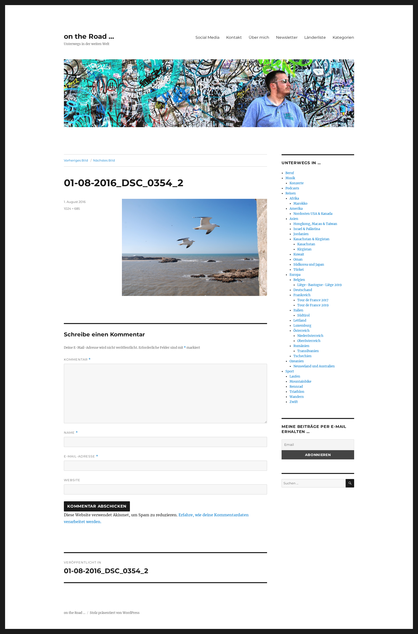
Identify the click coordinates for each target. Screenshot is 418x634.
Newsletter (287, 37)
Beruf (289, 173)
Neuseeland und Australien (314, 366)
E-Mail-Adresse (81, 456)
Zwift (294, 402)
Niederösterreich (310, 336)
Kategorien (343, 37)
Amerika (296, 209)
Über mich (259, 37)
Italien (298, 310)
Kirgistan (304, 249)
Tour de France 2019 (313, 305)
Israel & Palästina (306, 229)
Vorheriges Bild (76, 160)
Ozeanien (297, 361)
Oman (298, 259)
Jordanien (301, 234)
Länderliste (315, 37)
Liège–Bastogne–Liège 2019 (319, 285)
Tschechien (302, 356)
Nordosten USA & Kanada (312, 214)
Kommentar (77, 359)
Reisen (290, 193)
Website (72, 480)
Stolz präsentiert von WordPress (115, 613)
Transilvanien (308, 351)
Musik (290, 178)
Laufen (295, 376)
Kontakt (234, 37)
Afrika (294, 198)
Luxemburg (302, 326)
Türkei (298, 270)
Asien (294, 219)
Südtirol (303, 315)
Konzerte (297, 183)
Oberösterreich (309, 341)
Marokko (300, 203)
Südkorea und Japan (308, 265)
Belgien (299, 280)
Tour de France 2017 (312, 300)
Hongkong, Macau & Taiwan (315, 224)
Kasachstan (306, 244)
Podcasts (292, 188)
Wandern (297, 397)
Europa (295, 275)
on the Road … (89, 36)
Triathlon (297, 392)
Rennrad (296, 387)
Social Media (207, 37)
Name (71, 433)
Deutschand (302, 290)
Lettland (299, 320)
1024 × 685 (72, 208)
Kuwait (298, 254)
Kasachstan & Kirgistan (311, 239)
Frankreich (302, 295)
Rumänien (301, 346)
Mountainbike (300, 381)
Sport (289, 371)
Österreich (301, 331)
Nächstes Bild (104, 160)
